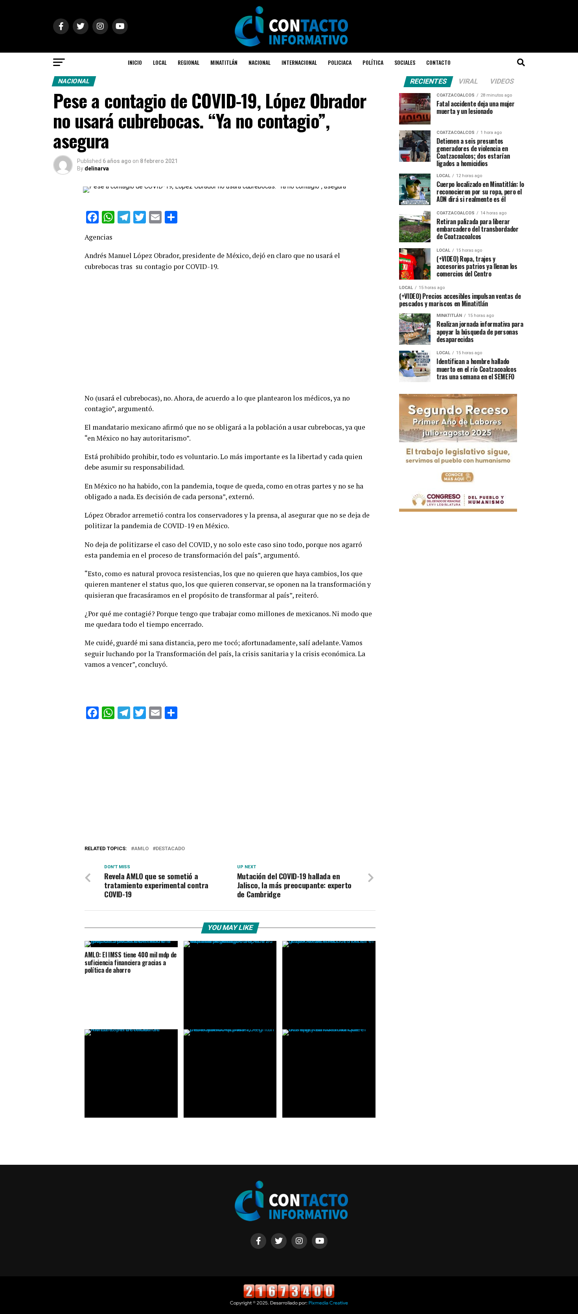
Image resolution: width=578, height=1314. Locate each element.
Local (160, 62)
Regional (188, 62)
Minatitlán (223, 62)
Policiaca (340, 62)
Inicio (135, 62)
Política (373, 62)
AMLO (141, 848)
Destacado (170, 848)
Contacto (438, 62)
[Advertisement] (230, 335)
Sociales (404, 62)
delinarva (97, 168)
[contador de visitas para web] (289, 1296)
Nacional (260, 62)
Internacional (299, 62)
